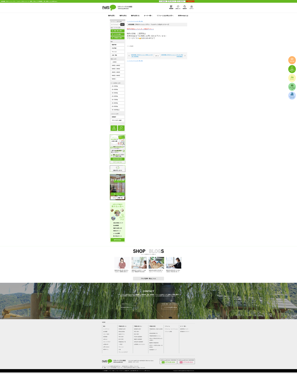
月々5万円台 (115, 92)
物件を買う (111, 15)
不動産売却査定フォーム (154, 335)
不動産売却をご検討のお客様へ (155, 329)
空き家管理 (116, 225)
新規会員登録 (122, 331)
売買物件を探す (122, 329)
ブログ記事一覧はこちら (148, 278)
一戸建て (121, 344)
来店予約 (182, 1)
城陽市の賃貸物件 (138, 339)
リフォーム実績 (168, 331)
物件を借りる (135, 15)
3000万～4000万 (116, 72)
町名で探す (121, 339)
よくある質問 (116, 233)
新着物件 (114, 117)
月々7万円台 (115, 99)
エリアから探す (117, 34)
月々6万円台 (115, 96)
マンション (114, 51)
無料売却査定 (117, 239)
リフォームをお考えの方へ (165, 15)
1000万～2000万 (116, 65)
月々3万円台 (115, 86)
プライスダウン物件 (117, 120)
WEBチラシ (106, 349)
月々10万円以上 (116, 109)
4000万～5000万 (116, 75)
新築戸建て (114, 44)
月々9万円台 (115, 106)
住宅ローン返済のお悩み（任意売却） (155, 346)
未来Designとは (183, 15)
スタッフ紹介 (106, 334)
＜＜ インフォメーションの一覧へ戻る (135, 21)
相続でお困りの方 (117, 228)
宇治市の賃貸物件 (138, 336)
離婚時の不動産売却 (153, 342)
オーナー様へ (148, 15)
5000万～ (114, 79)
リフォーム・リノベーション (171, 329)
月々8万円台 (115, 103)
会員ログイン (122, 334)
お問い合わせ (106, 346)
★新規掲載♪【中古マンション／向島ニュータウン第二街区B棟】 (142, 55)
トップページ (106, 329)
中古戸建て (114, 48)
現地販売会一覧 (122, 341)
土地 (120, 349)
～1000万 (114, 62)
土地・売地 (114, 55)
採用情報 (105, 336)
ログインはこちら (117, 162)
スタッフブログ (106, 341)
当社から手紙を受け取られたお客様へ (155, 339)
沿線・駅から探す (118, 30)
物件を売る (123, 15)
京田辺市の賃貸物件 (138, 341)
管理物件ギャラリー (184, 331)
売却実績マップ (152, 349)
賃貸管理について (184, 329)
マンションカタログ (123, 352)
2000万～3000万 (116, 68)
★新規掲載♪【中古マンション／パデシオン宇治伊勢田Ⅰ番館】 (172, 55)
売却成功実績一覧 (153, 333)
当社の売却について (118, 222)
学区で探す (121, 336)
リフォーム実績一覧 (117, 197)
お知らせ (157, 55)
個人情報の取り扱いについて (137, 370)
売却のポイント (117, 230)
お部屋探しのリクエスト (139, 344)
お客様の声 (105, 344)
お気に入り (172, 1)
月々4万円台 (115, 89)
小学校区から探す (118, 37)
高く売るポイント (117, 236)
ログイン (190, 1)
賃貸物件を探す (137, 329)
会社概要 (105, 331)
